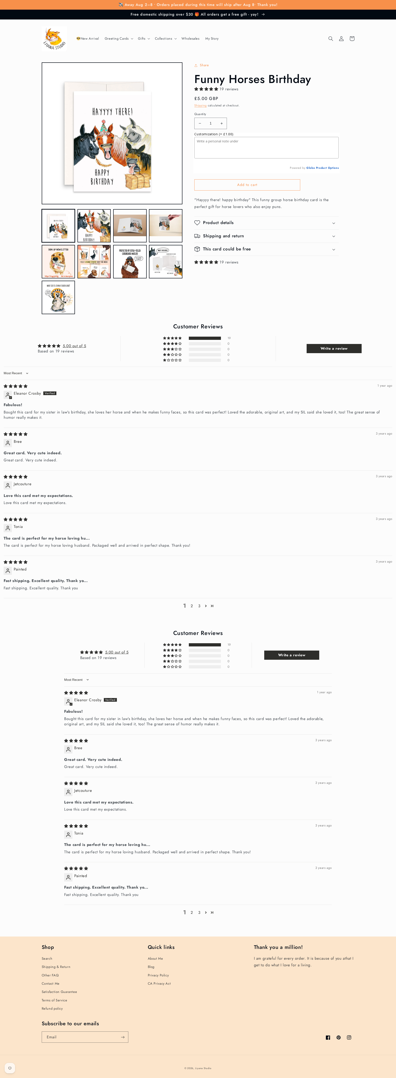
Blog (151, 966)
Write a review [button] (334, 348)
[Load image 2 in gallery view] (94, 226)
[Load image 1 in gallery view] (58, 226)
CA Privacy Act (159, 983)
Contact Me (51, 983)
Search (47, 958)
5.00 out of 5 (74, 346)
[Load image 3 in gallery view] (130, 226)
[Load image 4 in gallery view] (165, 226)
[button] (118, 39)
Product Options (327, 168)
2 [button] (192, 606)
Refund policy (52, 1008)
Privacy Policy (158, 975)
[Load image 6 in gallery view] (94, 261)
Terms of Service (54, 1000)
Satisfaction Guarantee (59, 991)
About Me (155, 958)
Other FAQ (50, 975)
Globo (310, 168)
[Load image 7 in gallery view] (130, 261)
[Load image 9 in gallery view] (58, 297)
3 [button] (199, 606)
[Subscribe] (122, 1037)
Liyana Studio (203, 1068)
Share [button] (204, 65)
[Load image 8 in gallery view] (165, 261)
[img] (16, 386)
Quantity (200, 114)
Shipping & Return (56, 966)
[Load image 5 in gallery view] (58, 261)
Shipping (200, 105)
